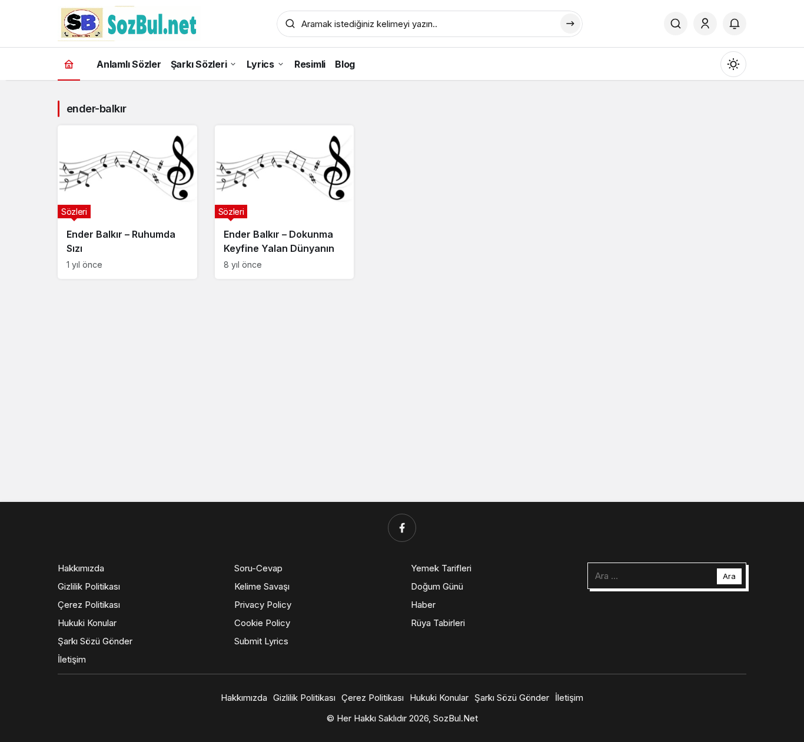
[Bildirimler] (734, 23)
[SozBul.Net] (129, 22)
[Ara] (675, 23)
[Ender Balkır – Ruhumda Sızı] (127, 202)
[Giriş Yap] (705, 23)
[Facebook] (402, 528)
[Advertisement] (441, 301)
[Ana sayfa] (69, 64)
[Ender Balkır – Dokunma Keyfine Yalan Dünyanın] (284, 202)
